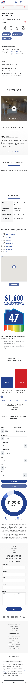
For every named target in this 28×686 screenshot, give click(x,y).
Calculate (14, 481)
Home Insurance (5, 450)
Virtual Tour (6, 34)
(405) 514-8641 (15, 51)
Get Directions (6, 38)
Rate (2, 457)
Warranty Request (14, 642)
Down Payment (4, 435)
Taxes (2, 464)
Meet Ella (14, 640)
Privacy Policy (14, 630)
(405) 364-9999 (15, 53)
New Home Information (14, 636)
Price (2, 427)
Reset (14, 486)
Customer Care (14, 628)
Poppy (4, 22)
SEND (14, 609)
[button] (14, 151)
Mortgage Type (17, 427)
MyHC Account (14, 626)
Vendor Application (14, 646)
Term (2, 472)
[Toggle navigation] (25, 2)
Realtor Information (14, 648)
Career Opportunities (14, 644)
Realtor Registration (14, 638)
